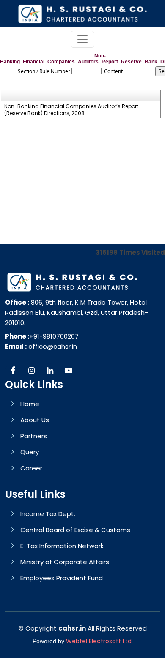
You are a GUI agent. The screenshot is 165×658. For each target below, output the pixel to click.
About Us (34, 420)
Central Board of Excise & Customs (75, 530)
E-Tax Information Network (62, 546)
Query (29, 452)
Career (31, 468)
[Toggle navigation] (82, 39)
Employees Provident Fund (61, 578)
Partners (33, 436)
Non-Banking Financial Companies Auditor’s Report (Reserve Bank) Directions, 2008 (71, 110)
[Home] (82, 13)
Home (29, 404)
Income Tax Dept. (47, 514)
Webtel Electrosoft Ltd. (99, 641)
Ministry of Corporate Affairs (64, 562)
